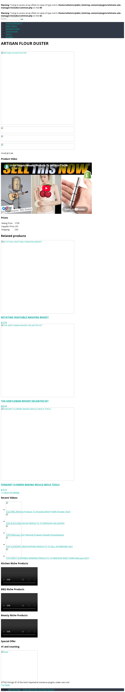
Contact (9, 36)
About (8, 34)
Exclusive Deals (13, 28)
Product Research (14, 23)
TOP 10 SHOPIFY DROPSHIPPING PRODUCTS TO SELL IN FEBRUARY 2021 (39, 546)
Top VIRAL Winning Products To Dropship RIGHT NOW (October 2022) (38, 511)
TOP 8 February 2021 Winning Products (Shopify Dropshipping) (35, 535)
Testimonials (12, 31)
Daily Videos (11, 26)
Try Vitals (5, 685)
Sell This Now (14, 689)
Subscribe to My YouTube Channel (38, 689)
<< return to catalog (10, 492)
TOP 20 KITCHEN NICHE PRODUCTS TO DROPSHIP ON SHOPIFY (35, 523)
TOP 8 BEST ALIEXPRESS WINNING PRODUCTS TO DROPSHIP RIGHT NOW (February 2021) (47, 558)
